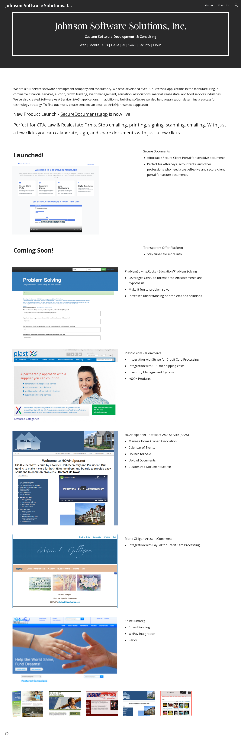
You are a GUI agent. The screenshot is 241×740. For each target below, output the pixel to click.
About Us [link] (224, 5)
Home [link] (209, 5)
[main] (120, 34)
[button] (236, 5)
